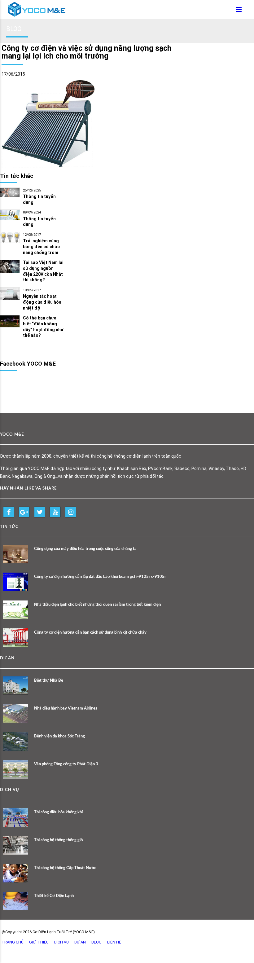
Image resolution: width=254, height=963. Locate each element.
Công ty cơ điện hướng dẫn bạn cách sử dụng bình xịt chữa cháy (90, 633)
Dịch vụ (61, 942)
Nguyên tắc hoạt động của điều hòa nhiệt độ (42, 302)
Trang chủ (13, 942)
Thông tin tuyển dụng (39, 199)
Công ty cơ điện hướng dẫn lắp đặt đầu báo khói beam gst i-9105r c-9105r (100, 577)
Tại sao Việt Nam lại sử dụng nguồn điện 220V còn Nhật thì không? (43, 271)
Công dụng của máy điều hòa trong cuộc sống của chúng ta (85, 549)
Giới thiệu (39, 942)
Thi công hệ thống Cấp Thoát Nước (65, 868)
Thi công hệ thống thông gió (58, 840)
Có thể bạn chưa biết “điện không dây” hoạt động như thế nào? (43, 326)
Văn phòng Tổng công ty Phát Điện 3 (66, 764)
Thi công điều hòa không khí (58, 812)
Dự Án (80, 942)
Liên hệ (114, 942)
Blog (96, 942)
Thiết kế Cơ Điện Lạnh (54, 896)
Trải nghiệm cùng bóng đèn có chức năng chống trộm (41, 246)
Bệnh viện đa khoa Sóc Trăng (59, 736)
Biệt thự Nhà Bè (48, 681)
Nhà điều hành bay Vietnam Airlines (65, 708)
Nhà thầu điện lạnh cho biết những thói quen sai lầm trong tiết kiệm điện (97, 605)
